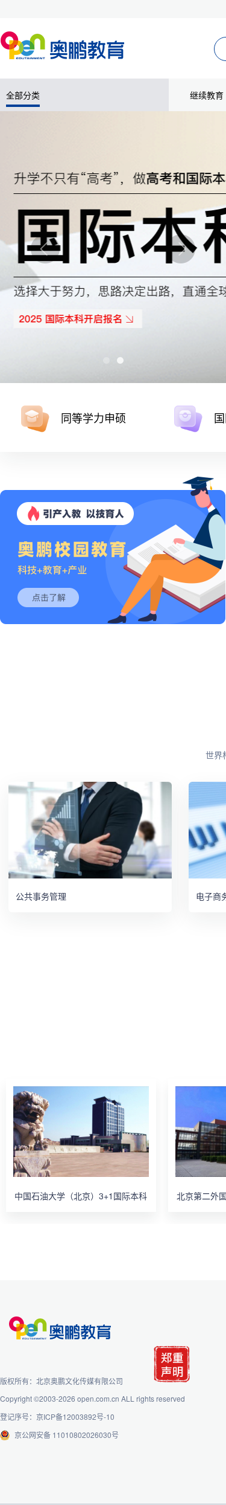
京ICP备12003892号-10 (75, 1416)
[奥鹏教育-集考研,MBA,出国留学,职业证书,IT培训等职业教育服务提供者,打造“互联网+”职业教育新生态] (65, 42)
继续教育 (207, 95)
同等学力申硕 (93, 417)
